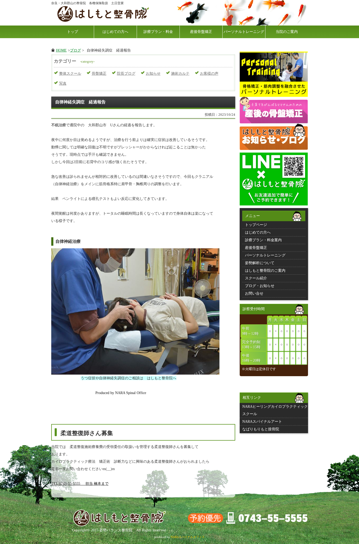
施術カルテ (180, 73)
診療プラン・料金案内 (263, 240)
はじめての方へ (115, 32)
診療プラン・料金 (158, 32)
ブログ (75, 50)
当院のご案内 (287, 32)
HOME (61, 50)
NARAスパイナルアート (262, 422)
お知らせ (153, 73)
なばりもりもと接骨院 (260, 429)
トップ (72, 32)
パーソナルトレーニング (244, 32)
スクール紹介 (256, 278)
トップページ (256, 225)
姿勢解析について (259, 263)
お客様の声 (209, 73)
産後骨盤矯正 (201, 32)
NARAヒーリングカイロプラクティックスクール (275, 410)
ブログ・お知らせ (259, 286)
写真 (62, 83)
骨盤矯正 (99, 73)
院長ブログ (126, 73)
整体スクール (70, 73)
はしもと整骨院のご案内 (265, 271)
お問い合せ (254, 293)
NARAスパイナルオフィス (188, 536)
